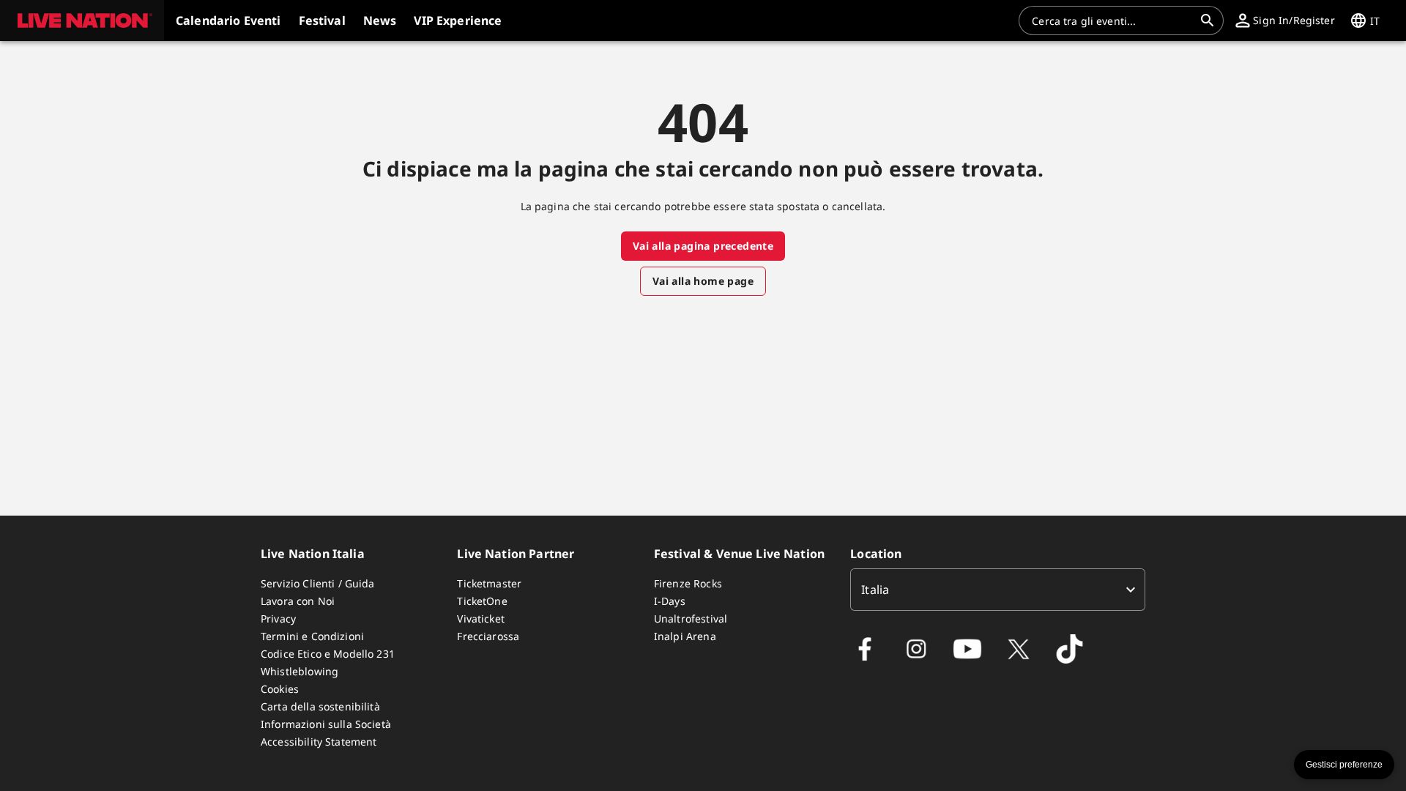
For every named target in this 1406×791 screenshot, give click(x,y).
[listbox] (998, 589)
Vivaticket (481, 618)
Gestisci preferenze (1344, 765)
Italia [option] (875, 590)
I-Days (669, 601)
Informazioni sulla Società (326, 724)
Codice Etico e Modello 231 (328, 654)
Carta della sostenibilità (320, 706)
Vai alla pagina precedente (703, 246)
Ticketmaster (489, 583)
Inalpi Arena (685, 636)
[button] (82, 20)
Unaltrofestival (690, 618)
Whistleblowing (299, 671)
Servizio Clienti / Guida (318, 583)
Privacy (278, 618)
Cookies (280, 689)
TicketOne (482, 601)
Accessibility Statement (318, 742)
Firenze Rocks (688, 583)
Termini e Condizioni (312, 636)
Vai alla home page (703, 281)
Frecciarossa (488, 636)
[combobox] (1112, 20)
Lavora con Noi (298, 601)
